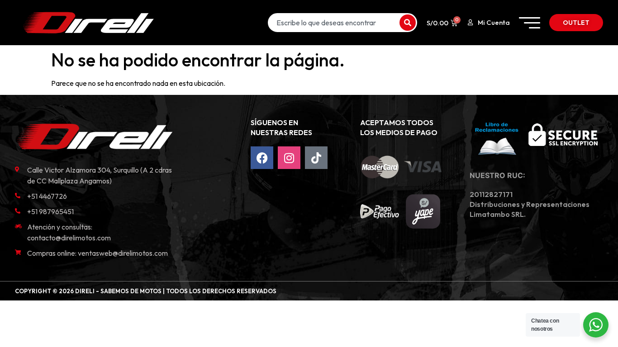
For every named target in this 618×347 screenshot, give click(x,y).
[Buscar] (407, 22)
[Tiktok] (316, 157)
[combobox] (332, 22)
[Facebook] (262, 157)
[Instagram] (289, 157)
